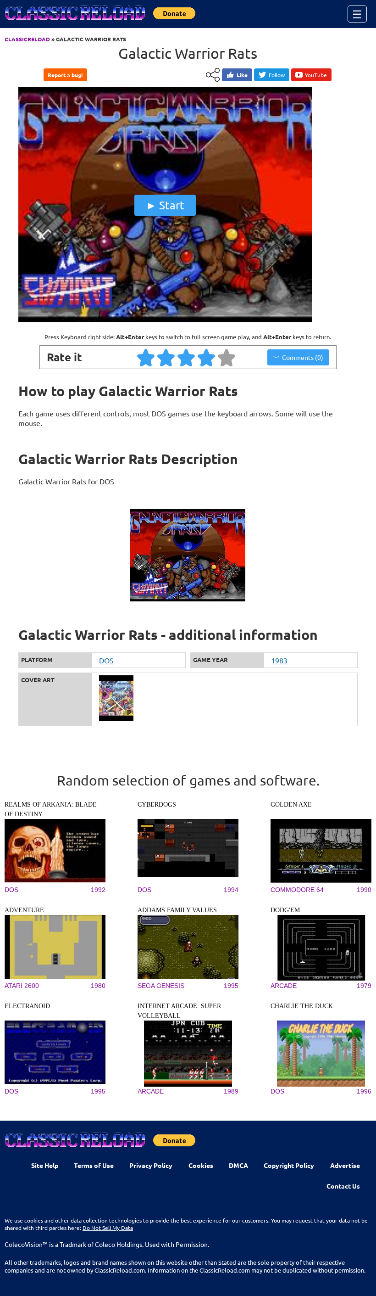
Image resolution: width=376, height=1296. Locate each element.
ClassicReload (27, 39)
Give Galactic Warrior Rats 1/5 (146, 357)
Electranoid (27, 1006)
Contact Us (343, 1186)
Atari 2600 (22, 985)
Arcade (284, 985)
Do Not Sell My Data (108, 1227)
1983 (279, 660)
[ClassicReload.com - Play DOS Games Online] (74, 22)
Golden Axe (291, 804)
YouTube (316, 75)
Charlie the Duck (302, 1006)
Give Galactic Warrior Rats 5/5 (227, 357)
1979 (364, 985)
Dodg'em (285, 910)
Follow (277, 75)
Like (242, 75)
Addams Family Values (177, 910)
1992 (98, 889)
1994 (231, 889)
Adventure (24, 910)
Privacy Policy (150, 1165)
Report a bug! (65, 75)
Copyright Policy (289, 1165)
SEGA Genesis (161, 985)
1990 (364, 889)
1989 (231, 1091)
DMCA (238, 1165)
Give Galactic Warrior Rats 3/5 (186, 357)
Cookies (200, 1165)
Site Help (44, 1165)
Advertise (345, 1165)
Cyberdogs (157, 804)
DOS (106, 660)
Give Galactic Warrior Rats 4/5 (206, 357)
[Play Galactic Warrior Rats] (165, 320)
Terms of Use (94, 1165)
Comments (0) (302, 357)
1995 (231, 985)
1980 (98, 985)
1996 (364, 1091)
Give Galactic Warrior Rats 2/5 (166, 357)
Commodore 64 (297, 889)
